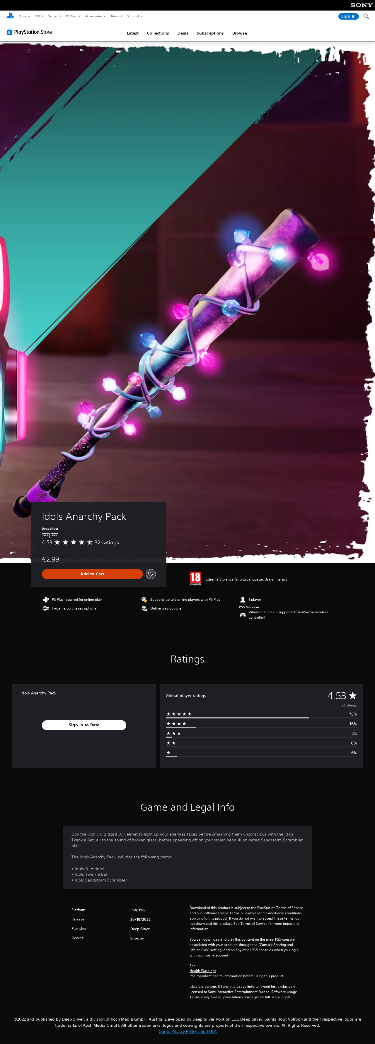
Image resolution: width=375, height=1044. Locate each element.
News (115, 16)
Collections (158, 33)
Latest (133, 33)
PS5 (37, 16)
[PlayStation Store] (30, 32)
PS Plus (71, 16)
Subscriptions (210, 33)
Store (22, 16)
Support (133, 16)
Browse (239, 33)
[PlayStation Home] (10, 16)
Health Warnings (203, 970)
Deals (183, 33)
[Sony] (361, 9)
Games (52, 16)
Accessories (93, 16)
